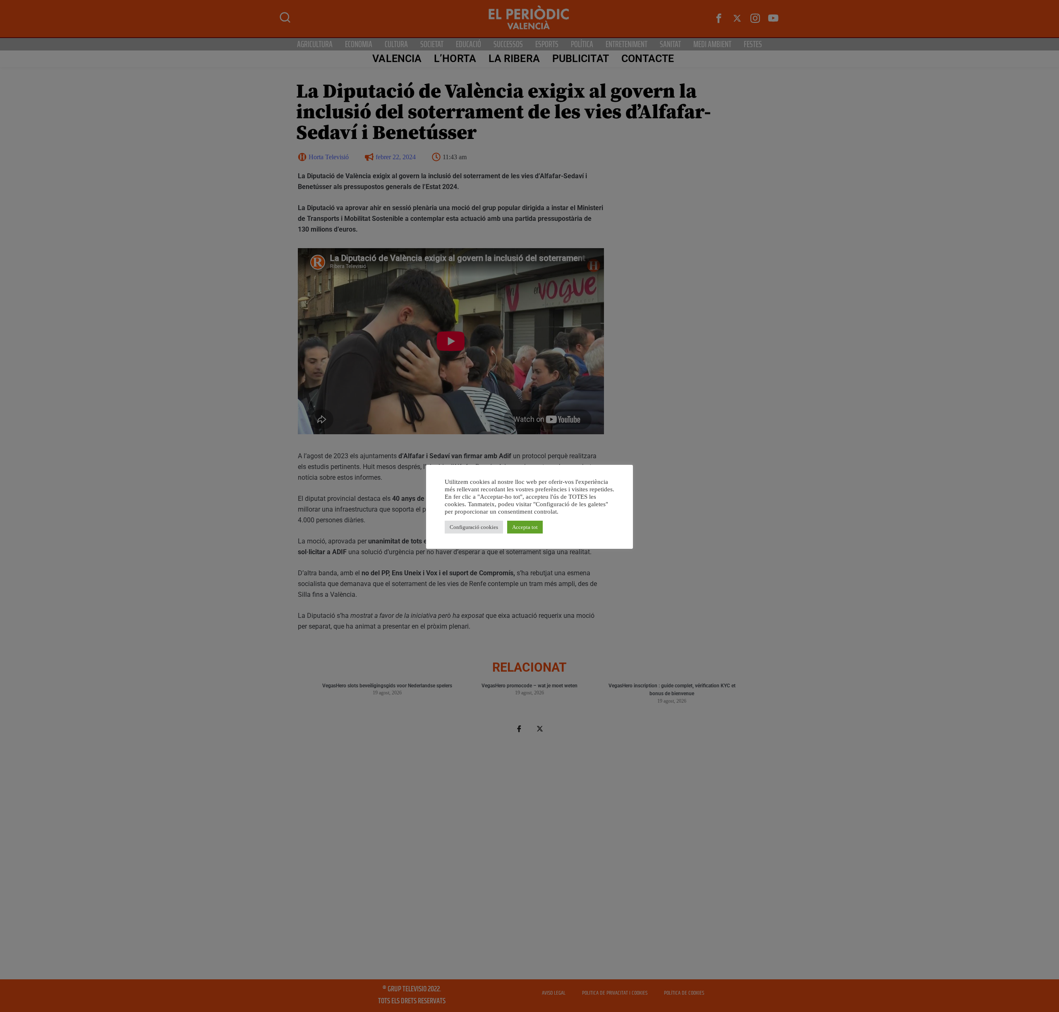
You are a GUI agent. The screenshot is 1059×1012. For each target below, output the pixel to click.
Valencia (397, 59)
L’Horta (455, 59)
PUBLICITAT (580, 59)
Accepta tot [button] (525, 527)
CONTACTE (647, 59)
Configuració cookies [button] (474, 527)
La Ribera (514, 59)
